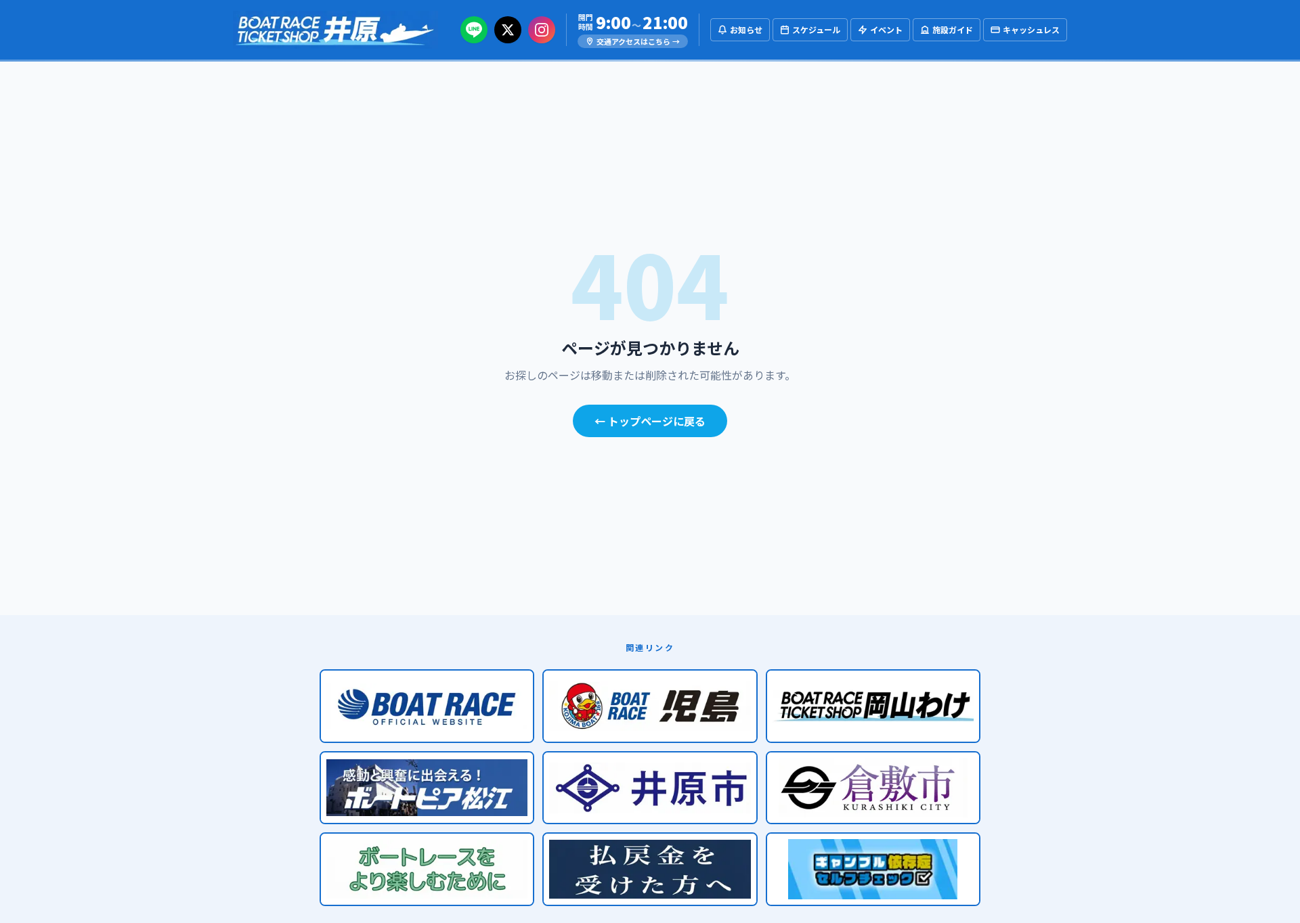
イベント (886, 29)
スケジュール (816, 29)
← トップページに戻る (650, 421)
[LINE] (474, 29)
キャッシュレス (1031, 29)
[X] (507, 29)
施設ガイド (952, 29)
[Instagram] (541, 29)
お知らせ (746, 29)
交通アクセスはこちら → (638, 41)
